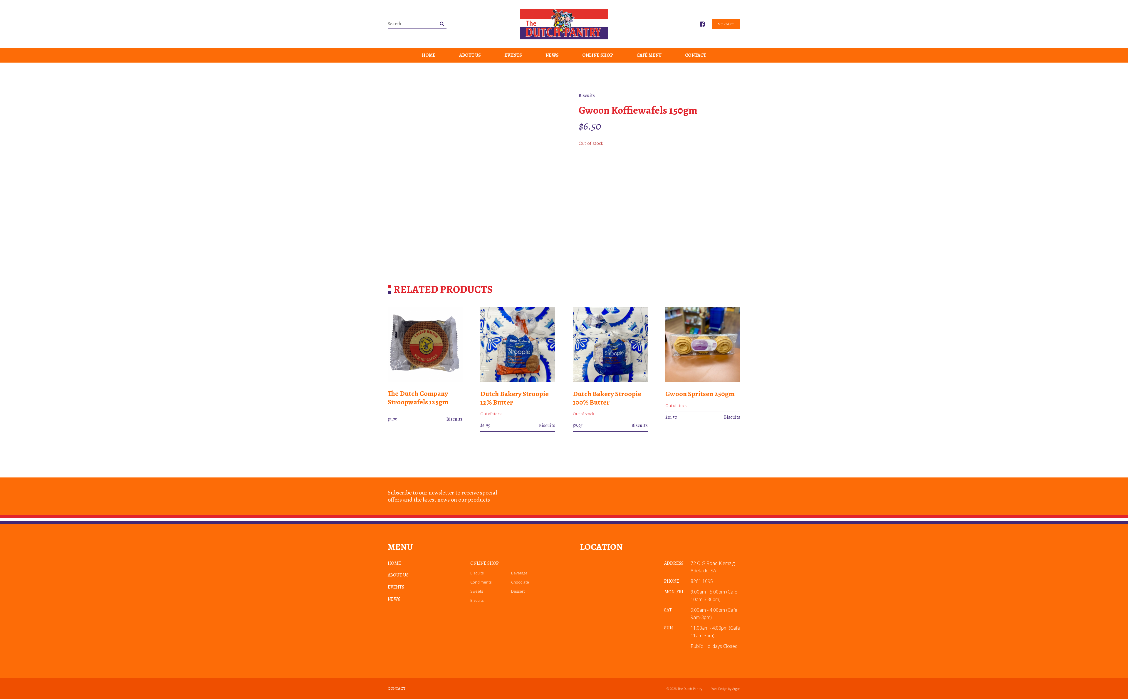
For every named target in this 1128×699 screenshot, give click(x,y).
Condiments (480, 582)
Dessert (518, 591)
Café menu (649, 55)
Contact (695, 55)
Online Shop (597, 55)
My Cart (726, 23)
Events (513, 55)
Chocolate (520, 582)
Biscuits (477, 573)
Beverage (519, 573)
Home (429, 55)
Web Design (719, 689)
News (552, 55)
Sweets (476, 591)
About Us (470, 55)
